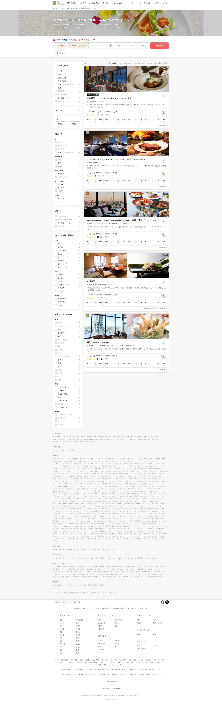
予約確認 (147, 3)
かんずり (86, 533)
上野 (61, 650)
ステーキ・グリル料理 (109, 461)
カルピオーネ (57, 536)
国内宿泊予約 (72, 3)
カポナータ (62, 489)
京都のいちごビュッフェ (154, 674)
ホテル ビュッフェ (92, 574)
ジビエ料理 (102, 466)
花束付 (83, 574)
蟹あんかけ (160, 503)
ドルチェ (120, 464)
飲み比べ (114, 574)
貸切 (111, 571)
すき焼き (107, 471)
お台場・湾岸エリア (144, 439)
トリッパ (75, 486)
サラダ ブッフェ (105, 574)
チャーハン (127, 476)
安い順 (166, 63)
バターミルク (124, 519)
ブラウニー (56, 496)
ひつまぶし (163, 481)
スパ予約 (83, 3)
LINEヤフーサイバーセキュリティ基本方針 (95, 608)
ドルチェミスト (122, 531)
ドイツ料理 (89, 484)
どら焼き (164, 521)
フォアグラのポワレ (76, 494)
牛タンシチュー (138, 508)
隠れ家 (133, 569)
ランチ (62, 450)
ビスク (77, 501)
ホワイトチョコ (88, 494)
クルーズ (136, 576)
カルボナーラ (134, 471)
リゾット (74, 466)
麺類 (85, 461)
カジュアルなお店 (67, 571)
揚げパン (74, 508)
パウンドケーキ (144, 491)
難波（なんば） (158, 623)
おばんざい (92, 481)
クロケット (70, 519)
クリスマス (56, 576)
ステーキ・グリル (159, 660)
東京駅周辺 (79, 620)
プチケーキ (142, 536)
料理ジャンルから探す (71, 592)
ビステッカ (81, 514)
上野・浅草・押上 (130, 439)
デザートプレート (83, 464)
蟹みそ (100, 474)
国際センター (102, 643)
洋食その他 (83, 459)
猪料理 (136, 496)
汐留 (77, 641)
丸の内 (62, 623)
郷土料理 (102, 459)
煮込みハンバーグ (128, 526)
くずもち (64, 521)
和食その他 (109, 459)
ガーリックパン (80, 521)
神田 (61, 647)
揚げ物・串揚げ (58, 491)
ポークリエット (159, 538)
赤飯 (133, 486)
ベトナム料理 (64, 533)
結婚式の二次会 (156, 574)
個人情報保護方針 (118, 608)
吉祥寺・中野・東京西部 (80, 442)
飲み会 (120, 566)
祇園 (154, 634)
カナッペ (138, 511)
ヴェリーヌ (62, 519)
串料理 (136, 521)
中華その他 (78, 479)
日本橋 (78, 632)
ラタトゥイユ (160, 491)
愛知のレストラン (104, 636)
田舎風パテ (56, 521)
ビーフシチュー (58, 484)
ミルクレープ (117, 536)
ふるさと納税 (117, 3)
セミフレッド (68, 491)
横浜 (99, 620)
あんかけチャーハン (72, 516)
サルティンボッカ (122, 538)
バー (79, 466)
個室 (90, 569)
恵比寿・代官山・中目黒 (151, 437)
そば (133, 466)
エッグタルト (138, 523)
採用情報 (77, 602)
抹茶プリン (78, 526)
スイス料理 (114, 496)
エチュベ (79, 523)
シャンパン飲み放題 (73, 574)
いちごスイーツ (128, 574)
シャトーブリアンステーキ (154, 479)
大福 (136, 491)
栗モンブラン (64, 501)
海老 (68, 549)
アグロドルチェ (91, 514)
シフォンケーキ (109, 499)
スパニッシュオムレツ (79, 506)
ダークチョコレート (160, 536)
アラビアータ (107, 474)
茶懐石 (100, 536)
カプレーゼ (112, 469)
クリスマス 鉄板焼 (85, 571)
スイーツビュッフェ (134, 669)
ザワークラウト (154, 523)
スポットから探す (103, 592)
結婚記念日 (137, 571)
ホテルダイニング (155, 569)
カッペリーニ (127, 486)
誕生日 (95, 566)
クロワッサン (129, 491)
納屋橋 (117, 643)
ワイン (55, 558)
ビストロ (104, 469)
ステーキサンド (58, 506)
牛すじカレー (154, 511)
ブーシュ (77, 491)
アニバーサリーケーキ (104, 479)
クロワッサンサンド (122, 533)
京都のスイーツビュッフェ (87, 674)
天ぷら (130, 469)
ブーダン (56, 541)
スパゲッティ (136, 461)
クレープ (56, 528)
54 (166, 255)
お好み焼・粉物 (152, 501)
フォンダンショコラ (59, 499)
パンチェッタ (121, 489)
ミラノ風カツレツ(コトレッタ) (82, 499)
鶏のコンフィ (88, 523)
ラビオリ (163, 496)
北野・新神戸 (141, 649)
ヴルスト (74, 514)
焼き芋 (97, 531)
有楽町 (78, 626)
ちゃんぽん (148, 516)
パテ (136, 474)
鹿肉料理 (158, 469)
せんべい (121, 501)
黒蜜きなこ (103, 531)
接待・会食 (113, 566)
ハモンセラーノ (88, 508)
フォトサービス (66, 576)
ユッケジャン (57, 538)
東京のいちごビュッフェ (119, 674)
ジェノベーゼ (117, 479)
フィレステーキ (87, 476)
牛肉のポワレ (120, 503)
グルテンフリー (144, 496)
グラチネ (56, 533)
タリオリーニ (84, 486)
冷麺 (131, 484)
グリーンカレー (138, 516)
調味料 (93, 533)
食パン (145, 523)
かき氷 (69, 489)
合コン (84, 566)
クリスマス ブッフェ (59, 574)
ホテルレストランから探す (88, 592)
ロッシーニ (117, 486)
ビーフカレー (136, 499)
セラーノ (138, 501)
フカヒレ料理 (147, 466)
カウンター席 (77, 585)
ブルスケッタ (64, 481)
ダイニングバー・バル (124, 466)
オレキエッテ (128, 508)
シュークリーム (90, 511)
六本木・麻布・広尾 (109, 437)
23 (166, 133)
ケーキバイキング (111, 481)
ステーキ (99, 464)
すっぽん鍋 (153, 494)
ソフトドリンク (63, 558)
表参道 (78, 635)
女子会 (90, 566)
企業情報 (57, 602)
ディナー (56, 450)
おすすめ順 (112, 63)
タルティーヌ (120, 521)
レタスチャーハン (148, 528)
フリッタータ (131, 489)
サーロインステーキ (145, 471)
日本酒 (102, 558)
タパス (144, 501)
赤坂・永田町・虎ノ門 (60, 439)
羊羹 (83, 489)
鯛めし (152, 491)
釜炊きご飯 (56, 516)
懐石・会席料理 (155, 459)
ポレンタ (160, 519)
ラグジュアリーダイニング (101, 569)
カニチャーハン (81, 538)
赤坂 (61, 632)
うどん (130, 464)
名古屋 (100, 640)
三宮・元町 (156, 646)
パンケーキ (116, 484)
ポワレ (125, 469)
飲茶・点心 (98, 484)
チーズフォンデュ (58, 511)
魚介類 (55, 549)
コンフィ (90, 471)
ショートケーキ (77, 474)
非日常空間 (156, 571)
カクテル (146, 558)
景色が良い (120, 569)
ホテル (147, 569)
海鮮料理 (56, 461)
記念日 (134, 566)
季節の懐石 (145, 511)
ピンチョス (56, 508)
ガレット (56, 501)
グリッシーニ (66, 508)
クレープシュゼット (90, 526)
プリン (76, 484)
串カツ (73, 538)
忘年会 (79, 569)
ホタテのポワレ (69, 526)
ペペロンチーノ (72, 471)
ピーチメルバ (57, 503)
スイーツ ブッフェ (108, 503)
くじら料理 (151, 484)
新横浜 (117, 623)
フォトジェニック (126, 576)
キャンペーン (160, 566)
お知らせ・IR (67, 602)
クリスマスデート (148, 566)
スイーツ (64, 459)
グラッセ (144, 503)
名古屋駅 (117, 640)
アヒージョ (92, 486)
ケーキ (116, 459)
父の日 (95, 576)
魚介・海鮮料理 (73, 459)
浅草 (77, 653)
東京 (54, 437)
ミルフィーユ (136, 476)
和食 (54, 459)
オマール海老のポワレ (100, 523)
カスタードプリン (129, 528)
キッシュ (113, 489)
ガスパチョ (112, 538)
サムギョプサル (156, 533)
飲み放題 (85, 569)
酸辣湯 (80, 508)
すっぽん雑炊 (84, 516)
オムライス (56, 494)
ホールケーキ (89, 469)
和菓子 (93, 464)
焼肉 (129, 461)
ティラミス (56, 466)
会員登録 (157, 3)
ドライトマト (77, 489)
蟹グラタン (85, 536)
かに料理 (79, 461)
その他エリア (93, 442)
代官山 (78, 644)
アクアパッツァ (102, 486)
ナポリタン (146, 521)
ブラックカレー (65, 528)
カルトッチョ (143, 531)
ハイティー (120, 491)
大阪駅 (139, 623)
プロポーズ (71, 566)
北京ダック (142, 469)
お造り (130, 459)
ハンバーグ (159, 464)
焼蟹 (140, 521)
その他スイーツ (93, 459)
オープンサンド (93, 519)
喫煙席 (90, 585)
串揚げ (165, 533)
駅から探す (113, 592)
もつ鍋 (65, 503)
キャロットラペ (100, 508)
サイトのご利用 (143, 608)
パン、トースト (122, 461)
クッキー (78, 536)
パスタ (140, 459)
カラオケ (160, 576)
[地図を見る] (163, 113)
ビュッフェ (142, 474)
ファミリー (127, 566)
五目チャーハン (141, 489)
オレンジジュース (130, 558)
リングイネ (101, 481)
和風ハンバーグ (140, 479)
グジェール (110, 521)
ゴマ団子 (93, 491)
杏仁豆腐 (97, 469)
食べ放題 (106, 571)
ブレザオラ (159, 528)
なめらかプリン (58, 523)
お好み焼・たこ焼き (76, 533)
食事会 (113, 569)
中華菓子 (139, 466)
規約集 (76, 608)
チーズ (88, 549)
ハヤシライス (57, 514)
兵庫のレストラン (143, 641)
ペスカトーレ (97, 496)
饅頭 (160, 476)
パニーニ (150, 536)
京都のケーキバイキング (118, 669)
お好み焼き (67, 506)
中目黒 (78, 629)
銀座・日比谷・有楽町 (64, 437)
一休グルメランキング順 (125, 63)
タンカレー (74, 528)
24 (166, 316)
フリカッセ (80, 511)
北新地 (155, 620)
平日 (63, 569)
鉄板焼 (136, 464)
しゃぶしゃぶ (79, 469)
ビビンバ (139, 528)
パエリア (82, 484)
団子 (144, 484)
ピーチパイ (126, 536)
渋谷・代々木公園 (136, 437)
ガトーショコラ (105, 476)
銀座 (61, 620)
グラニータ (128, 523)
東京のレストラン (66, 615)
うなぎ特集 (69, 662)
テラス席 (68, 585)
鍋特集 (117, 571)
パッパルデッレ (118, 508)
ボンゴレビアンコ (129, 506)
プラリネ (120, 506)
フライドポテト (108, 464)
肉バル (96, 662)
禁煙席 (84, 585)
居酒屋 (163, 459)
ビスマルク (65, 494)
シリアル (108, 528)
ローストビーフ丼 (135, 519)
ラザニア (154, 486)
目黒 (77, 650)
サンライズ (112, 506)
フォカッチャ (82, 471)
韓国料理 (120, 476)
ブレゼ (128, 499)
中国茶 (140, 558)
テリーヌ (156, 471)
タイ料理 (104, 506)
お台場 (78, 647)
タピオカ (122, 496)
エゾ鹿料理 (112, 514)
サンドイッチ (57, 471)
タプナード (130, 511)
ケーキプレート (113, 519)
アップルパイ (103, 519)
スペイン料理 (146, 476)
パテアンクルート (80, 519)
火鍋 (63, 516)
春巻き (123, 494)
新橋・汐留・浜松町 (79, 437)
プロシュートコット (155, 531)
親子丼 (163, 508)
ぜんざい (157, 508)
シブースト (112, 531)
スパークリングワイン (77, 558)
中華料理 (151, 464)
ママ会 (127, 569)
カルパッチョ (154, 461)
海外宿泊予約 (94, 3)
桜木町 (100, 626)
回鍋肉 (55, 519)
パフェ (90, 506)
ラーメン (56, 481)
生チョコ (129, 496)
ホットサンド (84, 528)
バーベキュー (85, 491)
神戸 (138, 646)
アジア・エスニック (94, 461)
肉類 (60, 549)
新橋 (77, 638)
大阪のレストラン (143, 615)
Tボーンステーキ (86, 503)
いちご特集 (102, 576)
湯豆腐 (108, 526)
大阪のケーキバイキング (100, 669)
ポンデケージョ (131, 514)
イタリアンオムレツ (136, 538)
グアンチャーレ (70, 511)
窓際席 (95, 585)
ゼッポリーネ (97, 501)
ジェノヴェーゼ (108, 511)
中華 (125, 464)
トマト (94, 549)
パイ (160, 501)
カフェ (114, 476)
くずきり (111, 523)
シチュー (154, 476)
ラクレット (66, 514)
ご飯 (75, 464)
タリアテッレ (67, 474)
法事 (163, 571)
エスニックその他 (118, 474)
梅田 (138, 620)
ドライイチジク (118, 528)
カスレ (79, 531)
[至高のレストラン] (93, 94)
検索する (159, 45)
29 (166, 194)
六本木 (62, 626)
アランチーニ (97, 503)
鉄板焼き (148, 660)
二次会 (120, 574)
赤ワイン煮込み (154, 481)
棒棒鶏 (154, 519)
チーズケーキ (143, 464)
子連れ (76, 571)
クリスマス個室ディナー (148, 576)
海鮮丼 (72, 501)
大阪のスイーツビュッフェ (68, 674)
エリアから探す (58, 592)
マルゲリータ (99, 471)
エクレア (89, 521)
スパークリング (90, 558)
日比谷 (62, 629)
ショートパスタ (98, 499)
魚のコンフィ (156, 521)
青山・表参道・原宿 (123, 437)
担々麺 (72, 479)
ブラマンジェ (120, 523)
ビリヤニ (90, 531)
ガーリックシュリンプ (109, 491)
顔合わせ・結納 (104, 566)
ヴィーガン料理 (58, 486)
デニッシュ (145, 514)
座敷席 (101, 585)
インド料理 (128, 521)
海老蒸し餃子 (115, 494)
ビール (108, 558)
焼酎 (97, 558)
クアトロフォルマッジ (143, 486)
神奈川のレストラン (105, 615)
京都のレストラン (143, 630)
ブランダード (57, 531)
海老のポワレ (104, 516)
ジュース (114, 558)
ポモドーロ (162, 494)
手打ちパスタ (107, 484)
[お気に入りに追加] (164, 95)
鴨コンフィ (135, 494)
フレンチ (146, 459)
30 (166, 68)
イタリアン (123, 459)
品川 (61, 653)
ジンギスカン (120, 662)
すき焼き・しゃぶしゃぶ (90, 466)
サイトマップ (132, 608)
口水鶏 (55, 489)
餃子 (94, 474)
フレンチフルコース (69, 531)
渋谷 (61, 638)
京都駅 (139, 634)
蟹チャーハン (121, 514)
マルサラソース (152, 526)
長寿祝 (109, 576)
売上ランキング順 (140, 63)
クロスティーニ (120, 499)
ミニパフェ (163, 506)
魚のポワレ (163, 471)
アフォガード (129, 501)
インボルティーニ (68, 536)
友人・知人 (56, 566)
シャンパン (153, 558)
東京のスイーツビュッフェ (151, 669)
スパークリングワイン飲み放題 (82, 576)
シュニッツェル (102, 538)
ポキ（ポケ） (136, 503)
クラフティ (163, 511)
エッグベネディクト (126, 516)
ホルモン (67, 466)
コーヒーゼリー (154, 506)
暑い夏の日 (56, 569)
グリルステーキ (109, 533)
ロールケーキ (90, 489)
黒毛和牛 (106, 549)
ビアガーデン (145, 494)
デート (140, 566)
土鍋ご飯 (56, 476)
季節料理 (89, 501)
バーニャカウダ (75, 481)
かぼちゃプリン (133, 531)
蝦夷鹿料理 (77, 476)
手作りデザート (100, 528)
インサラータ (106, 494)
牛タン (119, 469)
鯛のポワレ (106, 496)
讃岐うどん (101, 526)
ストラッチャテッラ (156, 499)
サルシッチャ (129, 474)
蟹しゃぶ (108, 508)
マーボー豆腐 (115, 471)
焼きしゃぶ (162, 486)
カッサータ (88, 496)
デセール (161, 474)
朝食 (72, 450)
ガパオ (163, 514)
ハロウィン (116, 576)
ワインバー (145, 461)
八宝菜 (113, 526)
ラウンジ (96, 476)
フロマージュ (88, 474)
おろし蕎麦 (99, 533)
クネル (84, 531)
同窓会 (79, 566)
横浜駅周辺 (118, 620)
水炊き (69, 499)
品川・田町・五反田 (117, 439)
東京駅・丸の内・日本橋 (94, 437)
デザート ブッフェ (140, 574)
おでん (83, 501)
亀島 (99, 646)
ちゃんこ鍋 (66, 538)
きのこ (100, 549)
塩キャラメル (114, 516)
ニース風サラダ (102, 514)
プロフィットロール (144, 533)
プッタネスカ (154, 496)
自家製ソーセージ (74, 503)
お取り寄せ (105, 3)
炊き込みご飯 (57, 479)
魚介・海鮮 (130, 662)
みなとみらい (102, 623)
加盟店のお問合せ (111, 681)
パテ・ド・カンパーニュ (126, 481)
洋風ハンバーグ (158, 466)
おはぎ (91, 528)
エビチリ (97, 494)
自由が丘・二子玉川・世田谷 (62, 442)
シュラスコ (152, 503)
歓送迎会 (64, 566)
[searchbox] (83, 45)
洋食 (58, 459)
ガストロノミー (148, 538)
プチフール (133, 533)
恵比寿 (62, 635)
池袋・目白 (155, 439)
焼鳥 (114, 466)
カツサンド (84, 481)
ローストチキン (79, 496)
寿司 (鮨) (72, 461)
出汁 (135, 459)
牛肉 (83, 549)
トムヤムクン (146, 519)
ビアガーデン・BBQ (66, 476)
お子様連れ (60, 585)
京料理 (111, 486)
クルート (70, 496)
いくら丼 (96, 521)
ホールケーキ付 (147, 571)
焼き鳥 (109, 466)
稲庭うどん (67, 486)
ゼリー (136, 469)
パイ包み (158, 484)
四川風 (129, 494)
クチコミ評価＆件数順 (155, 63)
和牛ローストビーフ (90, 479)
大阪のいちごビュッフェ (136, 674)
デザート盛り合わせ (68, 469)
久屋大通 (101, 649)
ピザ (64, 471)
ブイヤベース (68, 484)
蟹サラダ (93, 536)
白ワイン (121, 558)
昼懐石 (105, 501)
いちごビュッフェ (103, 674)
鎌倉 (116, 626)
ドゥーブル (134, 536)
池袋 (61, 641)
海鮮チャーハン (158, 516)
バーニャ (65, 479)
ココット (103, 521)
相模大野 (101, 629)
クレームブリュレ (128, 479)
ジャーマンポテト (140, 526)
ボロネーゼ (56, 469)
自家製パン (151, 469)
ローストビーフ (68, 464)
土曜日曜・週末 (70, 569)
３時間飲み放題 (97, 571)
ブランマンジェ (152, 474)
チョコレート (57, 464)
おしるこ (71, 521)
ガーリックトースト (102, 489)
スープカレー (107, 536)
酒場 (149, 574)
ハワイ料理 (138, 481)
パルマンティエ (58, 526)
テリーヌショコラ (142, 506)
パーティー (56, 571)
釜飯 (99, 491)
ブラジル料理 (113, 501)
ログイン (165, 3)
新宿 (77, 623)
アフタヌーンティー (126, 571)
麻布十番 (62, 644)
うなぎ (145, 481)
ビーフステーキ (94, 516)
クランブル (124, 484)
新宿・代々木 (72, 439)
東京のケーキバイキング (83, 669)
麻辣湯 (119, 526)
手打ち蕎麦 (96, 506)
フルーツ (113, 549)
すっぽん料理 (57, 474)
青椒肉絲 (128, 503)
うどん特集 (78, 662)
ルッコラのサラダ (69, 523)
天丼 (124, 511)
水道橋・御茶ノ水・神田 (102, 439)
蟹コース (99, 511)
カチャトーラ (149, 508)
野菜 (64, 549)
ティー (68, 450)
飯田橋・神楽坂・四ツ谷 (85, 439)
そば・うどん (138, 484)
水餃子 (64, 496)
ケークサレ (117, 511)
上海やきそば (92, 538)
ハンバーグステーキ (154, 489)
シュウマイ (145, 499)
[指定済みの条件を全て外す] (110, 45)
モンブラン (124, 471)
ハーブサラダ (163, 526)
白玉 (139, 514)
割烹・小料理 (64, 461)
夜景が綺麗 (139, 569)
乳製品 (73, 549)
